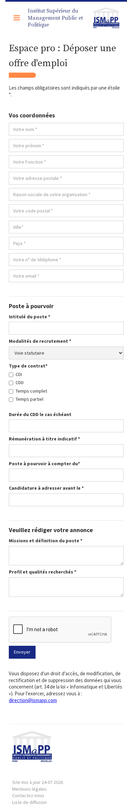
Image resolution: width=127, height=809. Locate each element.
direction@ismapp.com (33, 700)
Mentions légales (37, 785)
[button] (16, 18)
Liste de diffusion (29, 802)
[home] (105, 18)
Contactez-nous (28, 795)
